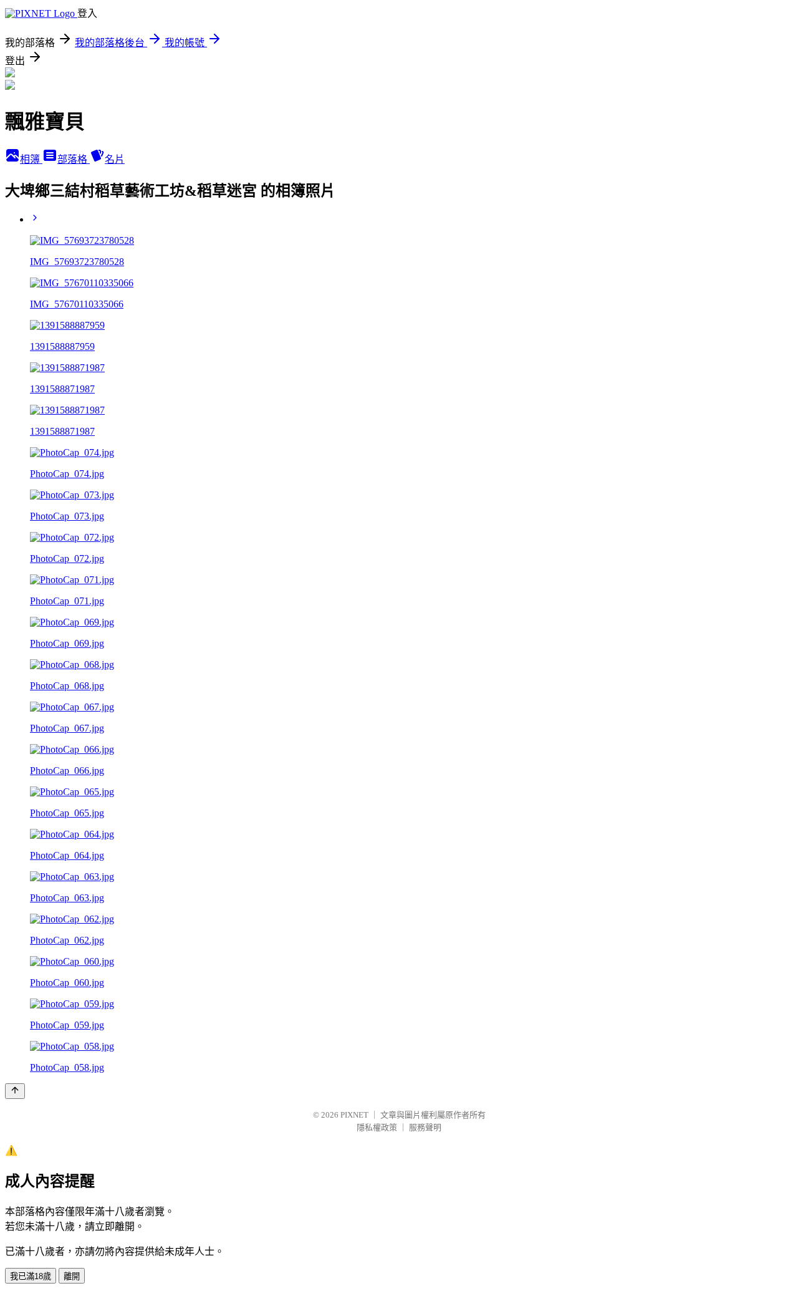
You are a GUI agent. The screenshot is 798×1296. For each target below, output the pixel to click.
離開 (72, 1276)
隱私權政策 (377, 1127)
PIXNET (354, 1114)
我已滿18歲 (30, 1276)
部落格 (73, 159)
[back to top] (15, 1091)
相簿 (31, 159)
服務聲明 (425, 1127)
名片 (115, 159)
